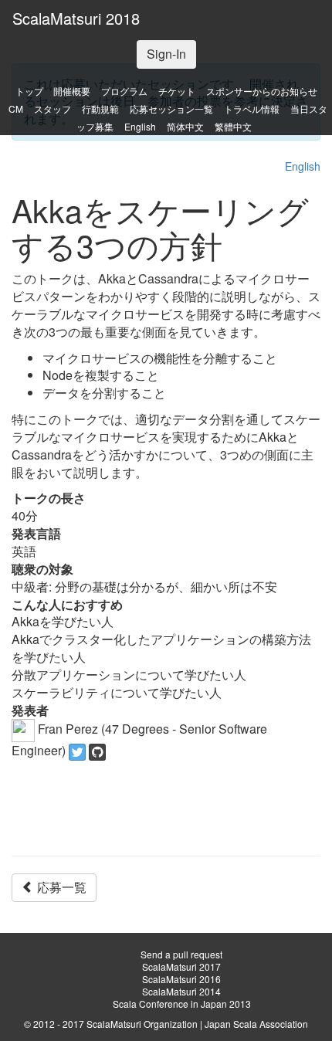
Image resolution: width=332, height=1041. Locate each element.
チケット (176, 90)
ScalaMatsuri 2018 (76, 18)
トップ (29, 90)
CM (15, 108)
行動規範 (100, 108)
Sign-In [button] (166, 54)
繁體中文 (233, 126)
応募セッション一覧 (171, 108)
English (140, 126)
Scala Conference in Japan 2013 (182, 1003)
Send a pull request (181, 954)
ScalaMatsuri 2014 (181, 991)
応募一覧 (60, 887)
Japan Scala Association (256, 1023)
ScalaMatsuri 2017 (181, 966)
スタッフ (52, 108)
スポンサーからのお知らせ (261, 90)
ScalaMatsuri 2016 (181, 978)
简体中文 (185, 126)
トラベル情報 (251, 108)
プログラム (124, 90)
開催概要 (71, 90)
